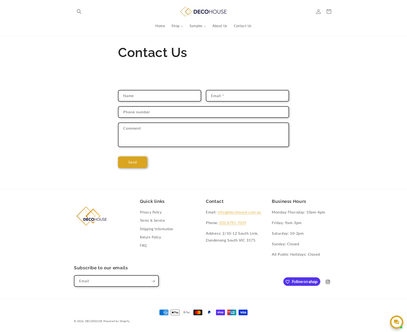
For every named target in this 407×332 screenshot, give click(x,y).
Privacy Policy (151, 212)
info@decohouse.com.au (239, 212)
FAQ (143, 245)
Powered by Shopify (116, 321)
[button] (79, 11)
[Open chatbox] (396, 322)
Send (132, 162)
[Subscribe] (153, 281)
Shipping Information (156, 229)
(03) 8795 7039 (232, 222)
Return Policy (150, 237)
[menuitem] (160, 26)
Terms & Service (152, 221)
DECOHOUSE (93, 321)
